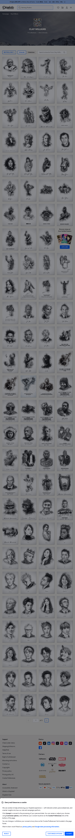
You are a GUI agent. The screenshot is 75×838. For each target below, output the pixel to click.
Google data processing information (47, 827)
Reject (6, 833)
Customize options (55, 833)
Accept (69, 833)
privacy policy (27, 827)
